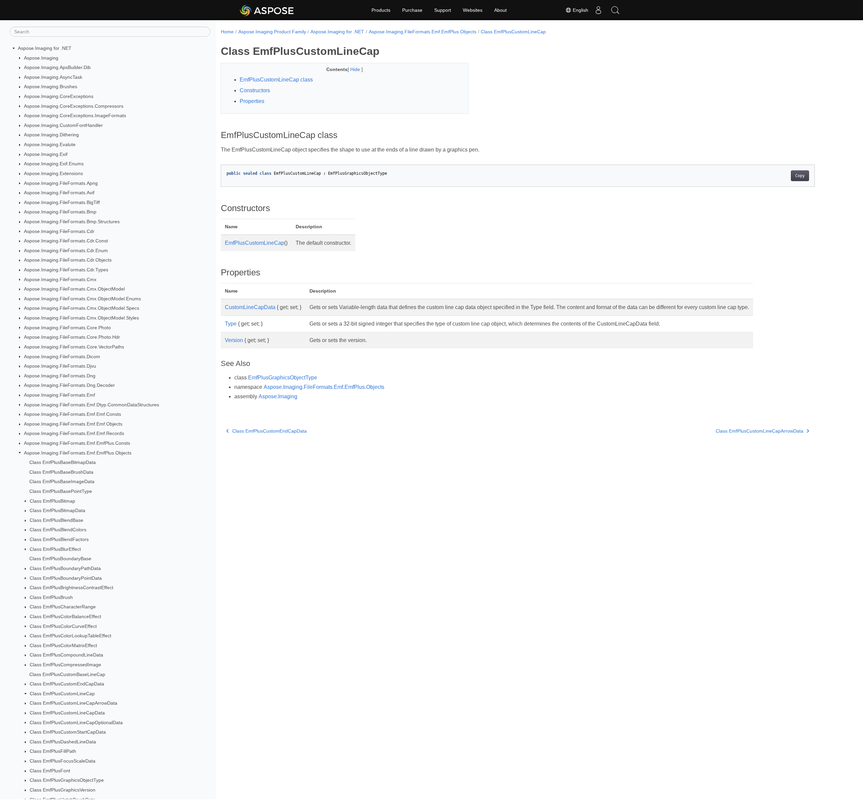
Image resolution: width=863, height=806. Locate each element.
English (579, 10)
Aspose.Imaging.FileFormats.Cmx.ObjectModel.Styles (81, 318)
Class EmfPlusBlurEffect (55, 549)
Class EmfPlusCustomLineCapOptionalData (76, 722)
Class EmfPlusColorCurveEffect (63, 626)
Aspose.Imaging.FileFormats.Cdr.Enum (66, 250)
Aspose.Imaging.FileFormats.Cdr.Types (66, 269)
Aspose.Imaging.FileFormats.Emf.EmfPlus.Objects (77, 453)
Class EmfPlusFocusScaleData (62, 761)
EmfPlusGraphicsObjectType (282, 377)
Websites (472, 10)
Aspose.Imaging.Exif (45, 154)
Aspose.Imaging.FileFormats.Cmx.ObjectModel (74, 289)
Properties (252, 101)
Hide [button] (355, 69)
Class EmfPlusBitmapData (57, 510)
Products (380, 10)
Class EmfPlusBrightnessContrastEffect (71, 587)
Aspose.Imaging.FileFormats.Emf (59, 395)
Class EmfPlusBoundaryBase (60, 558)
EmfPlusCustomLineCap (254, 243)
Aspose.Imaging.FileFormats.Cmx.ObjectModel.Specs (81, 308)
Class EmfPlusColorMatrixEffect (63, 645)
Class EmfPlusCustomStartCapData (68, 732)
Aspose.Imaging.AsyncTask (53, 77)
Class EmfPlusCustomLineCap (62, 693)
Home (227, 31)
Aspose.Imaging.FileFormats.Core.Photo (67, 327)
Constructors (255, 90)
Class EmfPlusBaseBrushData (61, 472)
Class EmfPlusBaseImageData (61, 481)
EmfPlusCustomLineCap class (276, 79)
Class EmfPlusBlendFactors (59, 539)
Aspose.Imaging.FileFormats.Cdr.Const (66, 240)
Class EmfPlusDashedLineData (63, 741)
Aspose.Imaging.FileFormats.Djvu (60, 366)
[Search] (615, 10)
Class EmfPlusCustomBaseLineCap (67, 674)
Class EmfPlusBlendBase (56, 520)
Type (231, 324)
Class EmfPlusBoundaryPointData (66, 578)
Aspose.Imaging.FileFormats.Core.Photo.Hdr (72, 337)
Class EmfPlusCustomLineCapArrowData (73, 703)
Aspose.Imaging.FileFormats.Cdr (59, 231)
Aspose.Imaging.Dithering (51, 134)
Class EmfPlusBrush (51, 597)
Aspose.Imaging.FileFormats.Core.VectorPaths (74, 346)
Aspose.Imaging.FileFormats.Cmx (60, 279)
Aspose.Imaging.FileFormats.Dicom (62, 356)
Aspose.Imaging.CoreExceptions (58, 96)
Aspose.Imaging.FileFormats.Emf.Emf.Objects (73, 424)
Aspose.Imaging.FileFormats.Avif (59, 192)
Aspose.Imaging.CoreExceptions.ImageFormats (75, 115)
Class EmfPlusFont (50, 770)
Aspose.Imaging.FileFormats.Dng (59, 375)
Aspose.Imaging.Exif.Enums (54, 163)
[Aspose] (267, 10)
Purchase (412, 10)
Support (442, 10)
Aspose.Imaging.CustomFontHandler (63, 125)
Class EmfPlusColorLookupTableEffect (70, 635)
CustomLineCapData (250, 307)
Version (234, 340)
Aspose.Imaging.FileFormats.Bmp (60, 211)
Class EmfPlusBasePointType (60, 491)
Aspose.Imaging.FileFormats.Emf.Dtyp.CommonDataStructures (91, 404)
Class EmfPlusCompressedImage (65, 664)
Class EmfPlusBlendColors (58, 529)
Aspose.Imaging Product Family (272, 31)
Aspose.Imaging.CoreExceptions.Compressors (73, 106)
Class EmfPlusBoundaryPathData (65, 568)
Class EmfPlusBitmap (52, 501)
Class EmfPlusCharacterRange (63, 606)
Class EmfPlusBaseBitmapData (62, 462)
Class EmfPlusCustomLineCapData (67, 712)
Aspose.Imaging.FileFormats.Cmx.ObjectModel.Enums (82, 298)
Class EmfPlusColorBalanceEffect (65, 616)
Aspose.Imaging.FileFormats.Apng (61, 183)
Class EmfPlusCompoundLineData (66, 655)
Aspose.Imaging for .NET (44, 48)
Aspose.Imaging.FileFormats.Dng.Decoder (69, 385)
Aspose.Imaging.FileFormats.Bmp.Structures (72, 221)
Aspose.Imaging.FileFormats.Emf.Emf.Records (74, 433)
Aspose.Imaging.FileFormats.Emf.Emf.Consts (72, 414)
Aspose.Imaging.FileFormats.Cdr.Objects (68, 260)
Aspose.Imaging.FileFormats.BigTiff (62, 202)
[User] (598, 10)
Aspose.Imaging (41, 58)
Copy (800, 175)
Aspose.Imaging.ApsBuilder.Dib (57, 67)
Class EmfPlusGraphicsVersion (62, 790)
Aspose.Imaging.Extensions (53, 173)
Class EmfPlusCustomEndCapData (67, 683)
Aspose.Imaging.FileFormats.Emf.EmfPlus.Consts (77, 443)
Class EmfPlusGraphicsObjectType (67, 780)
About (500, 10)
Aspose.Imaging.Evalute (50, 144)
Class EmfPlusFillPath (53, 751)
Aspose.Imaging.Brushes (50, 86)
